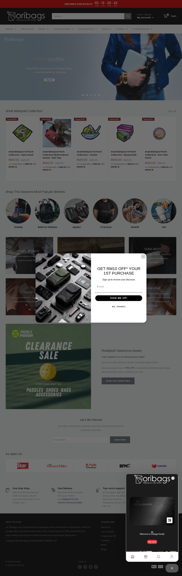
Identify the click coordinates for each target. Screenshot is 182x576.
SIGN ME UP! (118, 298)
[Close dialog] (143, 256)
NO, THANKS (119, 307)
